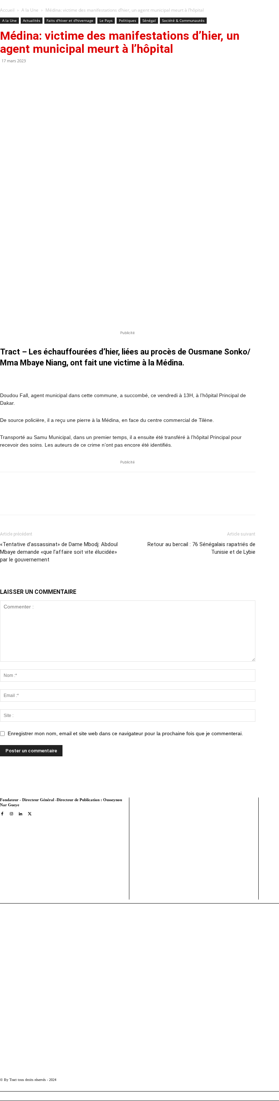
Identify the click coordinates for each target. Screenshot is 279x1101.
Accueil (7, 10)
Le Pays (106, 20)
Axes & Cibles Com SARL (162, 879)
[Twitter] (73, 500)
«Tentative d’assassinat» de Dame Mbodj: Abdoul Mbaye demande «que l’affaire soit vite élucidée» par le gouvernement (59, 552)
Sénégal (149, 20)
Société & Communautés (183, 20)
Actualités (31, 20)
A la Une (30, 10)
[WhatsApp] (89, 500)
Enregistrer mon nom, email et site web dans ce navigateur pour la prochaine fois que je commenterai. (125, 733)
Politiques (127, 20)
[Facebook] (56, 500)
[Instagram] (11, 814)
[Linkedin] (106, 500)
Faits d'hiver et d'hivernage (69, 20)
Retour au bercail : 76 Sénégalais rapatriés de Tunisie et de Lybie (201, 548)
